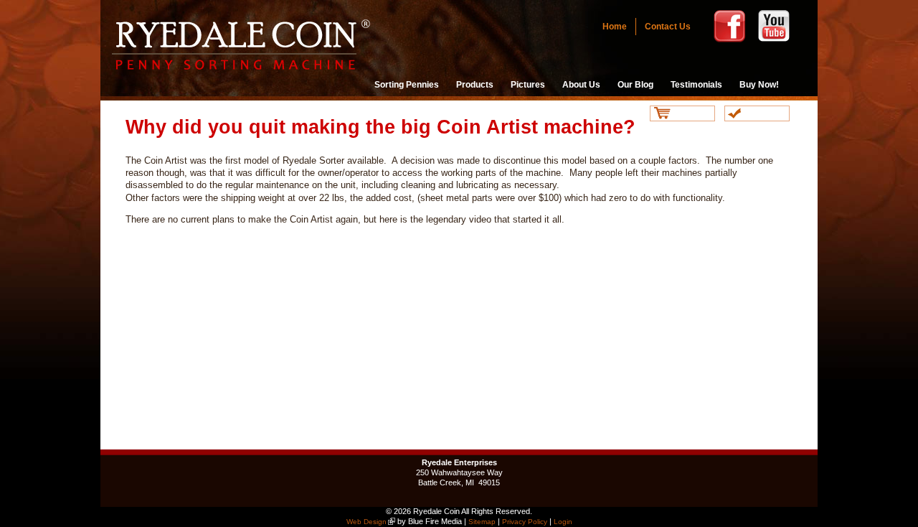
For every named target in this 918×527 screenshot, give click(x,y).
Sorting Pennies (406, 85)
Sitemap (482, 522)
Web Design (366, 522)
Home (614, 27)
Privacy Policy (524, 522)
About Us (581, 85)
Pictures (528, 85)
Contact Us (668, 27)
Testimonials (696, 85)
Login (563, 522)
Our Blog (635, 85)
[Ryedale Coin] (242, 70)
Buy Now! (759, 85)
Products (474, 85)
